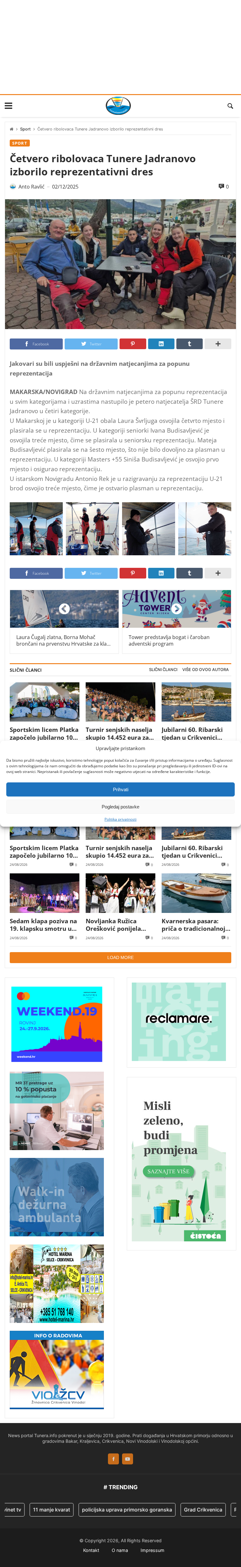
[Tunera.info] (118, 106)
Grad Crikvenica (184, 1509)
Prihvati (120, 789)
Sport (25, 129)
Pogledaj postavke (120, 806)
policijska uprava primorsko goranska (108, 1509)
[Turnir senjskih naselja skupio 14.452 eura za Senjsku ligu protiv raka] (120, 702)
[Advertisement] (120, 47)
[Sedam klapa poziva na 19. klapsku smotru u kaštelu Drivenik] (44, 893)
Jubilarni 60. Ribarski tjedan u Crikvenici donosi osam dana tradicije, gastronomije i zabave (195, 733)
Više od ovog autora (205, 669)
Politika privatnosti (120, 819)
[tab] (163, 670)
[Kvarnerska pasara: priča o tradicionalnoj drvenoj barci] (196, 893)
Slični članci (163, 669)
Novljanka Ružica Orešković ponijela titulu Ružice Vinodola (118, 925)
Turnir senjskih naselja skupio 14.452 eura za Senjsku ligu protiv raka (119, 733)
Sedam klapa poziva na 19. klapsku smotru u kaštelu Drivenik (43, 925)
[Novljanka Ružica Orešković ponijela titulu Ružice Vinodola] (120, 893)
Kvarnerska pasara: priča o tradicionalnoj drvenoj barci (193, 925)
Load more (120, 957)
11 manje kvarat (32, 1509)
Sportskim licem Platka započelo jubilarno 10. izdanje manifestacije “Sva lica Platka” (44, 733)
